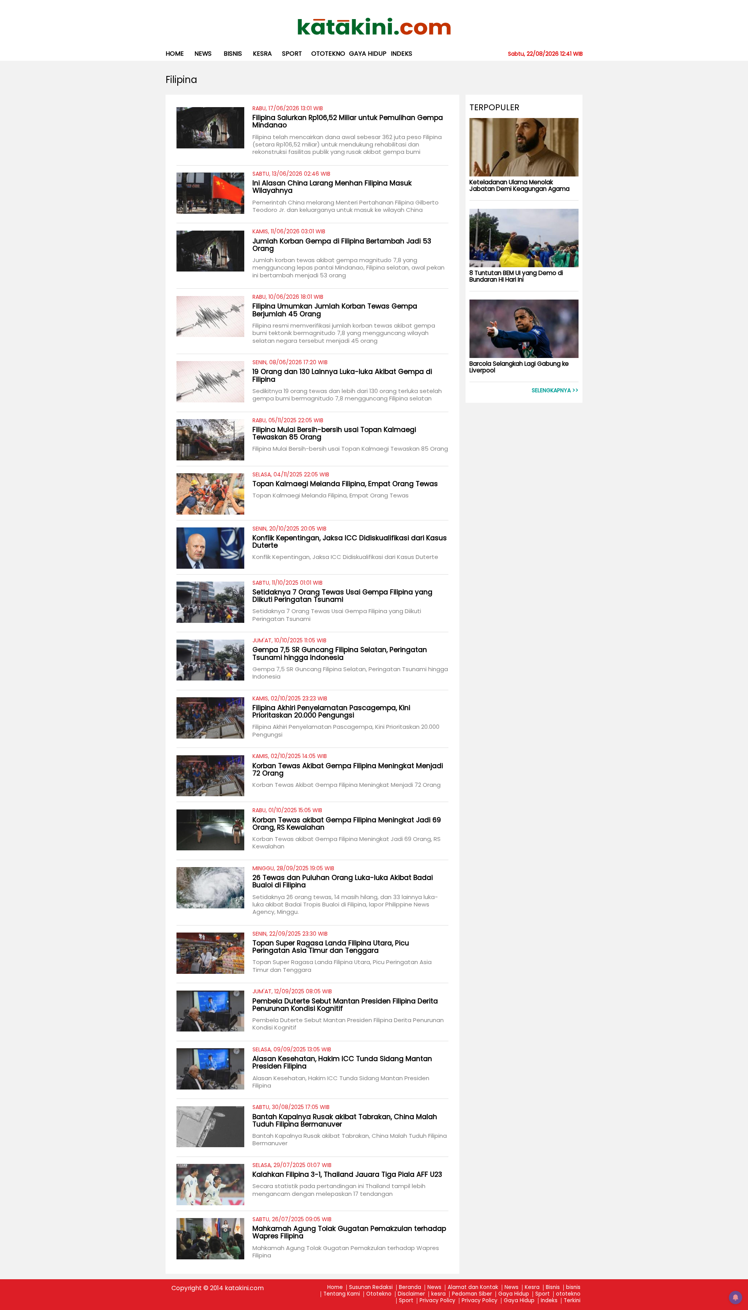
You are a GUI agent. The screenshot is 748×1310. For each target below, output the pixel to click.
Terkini (572, 1301)
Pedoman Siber (472, 1294)
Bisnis (553, 1288)
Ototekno (379, 1294)
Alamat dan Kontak (473, 1288)
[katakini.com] (374, 26)
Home (175, 53)
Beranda (410, 1288)
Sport (292, 53)
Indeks (401, 53)
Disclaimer (411, 1294)
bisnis (233, 53)
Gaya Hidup (367, 53)
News (203, 53)
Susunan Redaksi (371, 1288)
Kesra (532, 1288)
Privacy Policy (437, 1301)
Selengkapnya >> (555, 390)
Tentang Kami (341, 1294)
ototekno (328, 53)
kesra (262, 53)
